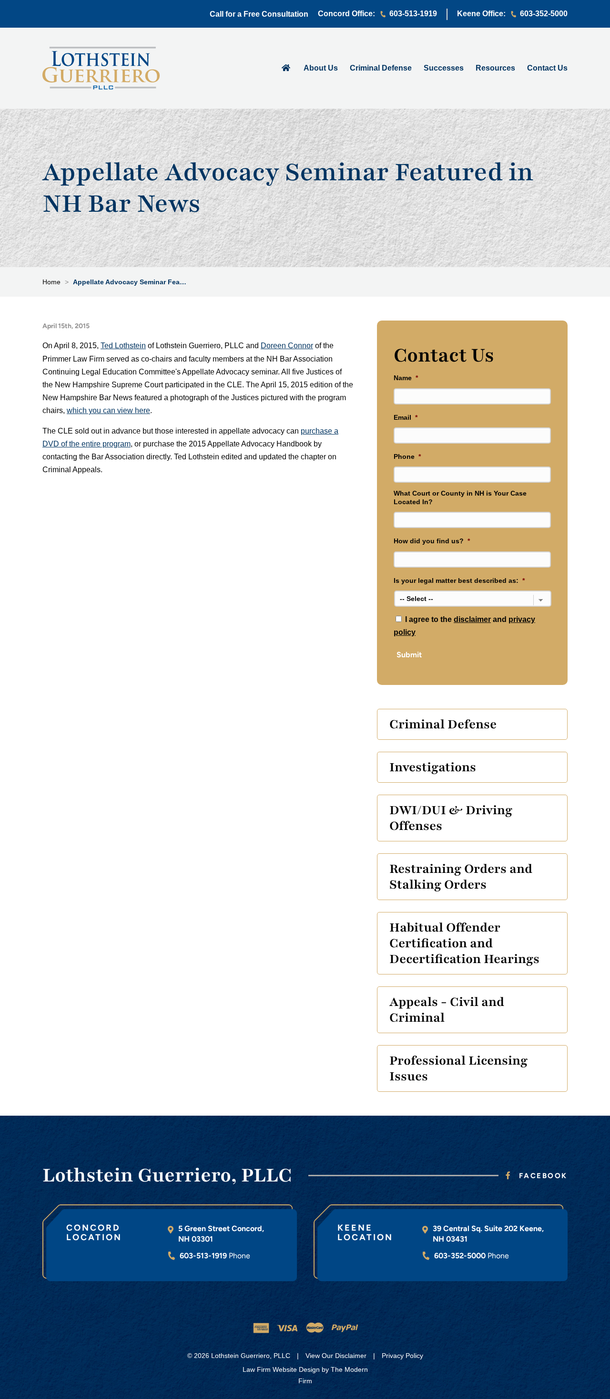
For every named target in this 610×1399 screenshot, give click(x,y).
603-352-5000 (544, 14)
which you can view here (108, 410)
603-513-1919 (413, 14)
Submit (409, 654)
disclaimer (472, 619)
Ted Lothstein (123, 346)
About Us (321, 68)
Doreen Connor (287, 346)
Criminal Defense (381, 68)
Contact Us (547, 68)
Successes (444, 68)
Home (286, 67)
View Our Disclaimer (335, 1355)
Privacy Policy (402, 1355)
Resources (495, 68)
